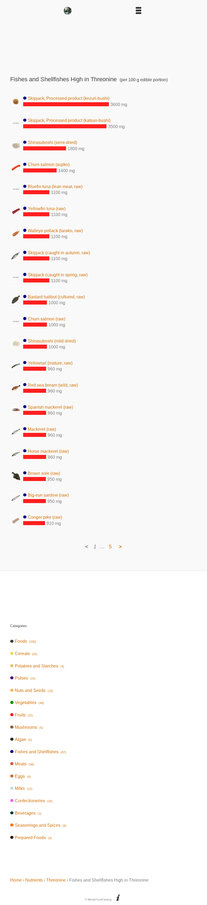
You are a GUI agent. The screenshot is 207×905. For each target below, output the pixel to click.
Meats (24, 764)
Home (16, 880)
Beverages (28, 813)
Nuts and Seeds (34, 690)
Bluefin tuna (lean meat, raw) (55, 186)
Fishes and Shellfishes (40, 752)
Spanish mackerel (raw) (50, 407)
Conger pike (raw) (45, 517)
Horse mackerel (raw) (48, 451)
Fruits (24, 715)
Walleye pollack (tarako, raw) (55, 230)
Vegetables (29, 702)
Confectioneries (33, 800)
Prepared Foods (33, 837)
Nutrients (34, 880)
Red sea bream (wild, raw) (53, 385)
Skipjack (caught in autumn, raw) (59, 252)
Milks (23, 788)
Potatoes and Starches (39, 666)
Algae (23, 739)
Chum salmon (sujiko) (49, 164)
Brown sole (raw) (44, 473)
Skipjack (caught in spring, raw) (58, 274)
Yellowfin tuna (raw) (46, 208)
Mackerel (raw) (42, 429)
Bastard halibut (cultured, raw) (56, 296)
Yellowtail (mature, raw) (50, 362)
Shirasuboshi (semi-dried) (52, 142)
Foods (25, 641)
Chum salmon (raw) (46, 318)
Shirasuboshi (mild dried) (52, 340)
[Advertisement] (103, 43)
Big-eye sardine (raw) (48, 495)
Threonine (56, 880)
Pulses (25, 678)
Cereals (26, 653)
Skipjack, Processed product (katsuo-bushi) (69, 120)
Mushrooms (29, 727)
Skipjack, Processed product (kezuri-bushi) (68, 98)
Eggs (22, 776)
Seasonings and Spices (40, 825)
